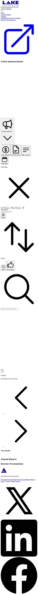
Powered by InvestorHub (8, 479)
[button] (21, 414)
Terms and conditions (23, 479)
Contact (17, 481)
